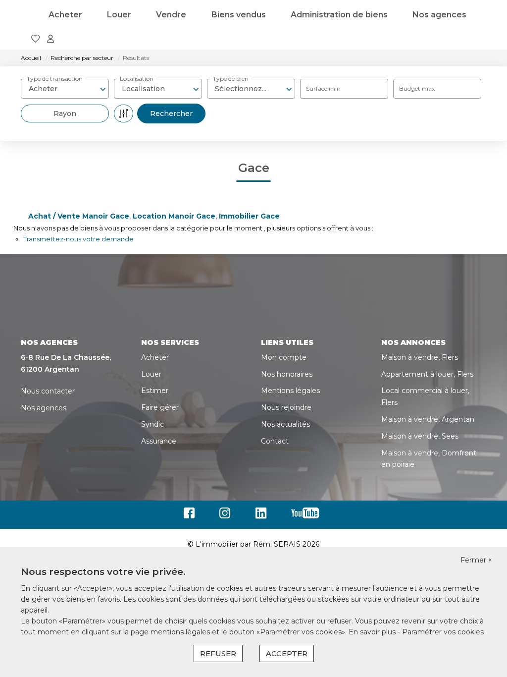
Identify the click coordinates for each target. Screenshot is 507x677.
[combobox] (64, 88)
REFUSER (218, 653)
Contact (275, 441)
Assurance (158, 441)
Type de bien (231, 78)
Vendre (171, 14)
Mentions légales (290, 390)
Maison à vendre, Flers (419, 357)
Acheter (65, 14)
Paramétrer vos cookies (443, 631)
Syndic (152, 424)
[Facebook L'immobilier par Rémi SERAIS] (191, 515)
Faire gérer (160, 407)
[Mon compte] (50, 39)
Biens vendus (238, 14)
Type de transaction (55, 78)
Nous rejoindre (286, 407)
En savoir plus (373, 631)
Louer (119, 14)
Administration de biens (339, 14)
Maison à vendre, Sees (419, 436)
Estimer (154, 390)
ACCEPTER (286, 653)
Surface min (323, 88)
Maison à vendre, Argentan (427, 419)
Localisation (136, 78)
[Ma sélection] (35, 39)
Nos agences (439, 14)
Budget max (417, 88)
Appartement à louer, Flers (427, 374)
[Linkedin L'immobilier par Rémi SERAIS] (263, 515)
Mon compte (283, 357)
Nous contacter (48, 391)
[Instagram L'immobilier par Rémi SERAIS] (227, 515)
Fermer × (476, 560)
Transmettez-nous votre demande (78, 239)
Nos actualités (285, 424)
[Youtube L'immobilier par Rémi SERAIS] (307, 515)
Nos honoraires (286, 374)
